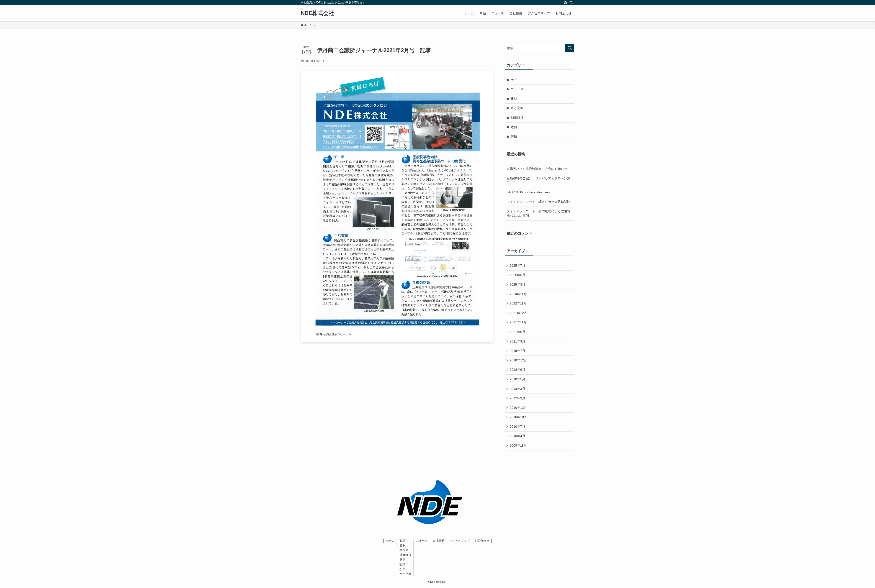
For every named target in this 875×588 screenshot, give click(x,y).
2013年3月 (517, 389)
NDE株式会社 (317, 13)
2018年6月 (517, 369)
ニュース (517, 89)
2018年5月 (517, 379)
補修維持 (517, 117)
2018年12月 (518, 360)
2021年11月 (518, 322)
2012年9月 (517, 398)
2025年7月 (517, 265)
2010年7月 (517, 426)
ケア (514, 80)
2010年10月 (518, 417)
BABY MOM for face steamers (528, 192)
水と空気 (517, 108)
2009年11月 (518, 445)
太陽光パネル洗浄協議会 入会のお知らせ (537, 169)
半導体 (403, 550)
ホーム (390, 540)
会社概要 (438, 540)
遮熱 (514, 127)
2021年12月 (518, 313)
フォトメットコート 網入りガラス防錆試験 (538, 202)
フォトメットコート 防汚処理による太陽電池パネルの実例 (538, 213)
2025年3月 (517, 284)
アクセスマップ (459, 540)
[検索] (571, 2)
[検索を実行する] (569, 48)
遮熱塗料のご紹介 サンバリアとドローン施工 (538, 180)
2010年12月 (518, 407)
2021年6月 (517, 332)
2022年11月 (518, 303)
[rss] (565, 2)
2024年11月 (518, 294)
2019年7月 (517, 351)
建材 (514, 98)
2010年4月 (517, 436)
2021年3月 (517, 341)
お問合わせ (481, 540)
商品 (402, 540)
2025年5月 (517, 275)
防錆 (514, 136)
